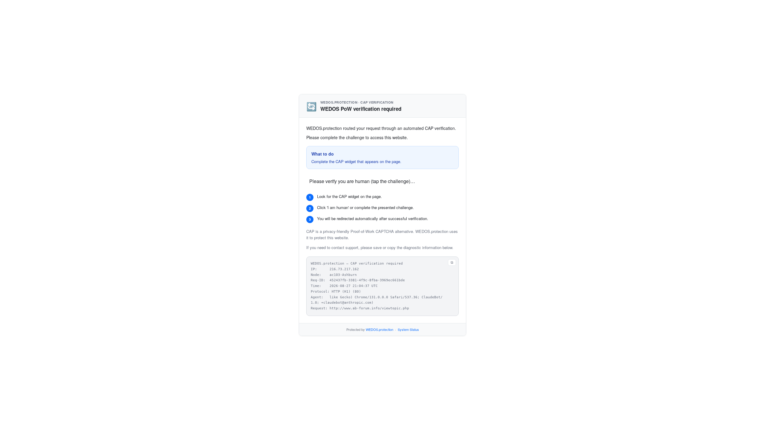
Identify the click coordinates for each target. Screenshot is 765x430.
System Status (408, 329)
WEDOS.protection (379, 329)
